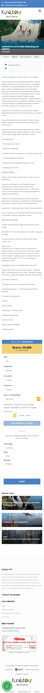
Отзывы (36, 50)
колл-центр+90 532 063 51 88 (15, 2)
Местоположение (25, 50)
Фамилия (8, 359)
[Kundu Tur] (11, 14)
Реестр (36, 685)
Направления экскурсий (11, 606)
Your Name (8, 437)
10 (16, 36)
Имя (5, 350)
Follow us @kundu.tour (10, 624)
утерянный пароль (22, 688)
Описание (6, 50)
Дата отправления (12, 388)
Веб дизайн (30, 663)
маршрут (15, 50)
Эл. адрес (8, 369)
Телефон (7, 378)
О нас (4, 599)
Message (7, 453)
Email (6, 445)
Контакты (5, 610)
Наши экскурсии (8, 603)
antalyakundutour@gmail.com (15, 5)
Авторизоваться (24, 685)
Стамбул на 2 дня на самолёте (15, 515)
